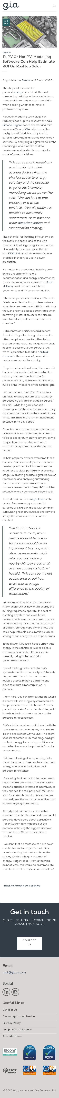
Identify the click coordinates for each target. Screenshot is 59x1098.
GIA (27, 129)
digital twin (37, 499)
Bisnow (25, 80)
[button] (55, 6)
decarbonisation (30, 223)
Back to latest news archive (22, 886)
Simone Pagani (11, 125)
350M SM (14, 253)
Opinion (6, 52)
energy (18, 92)
